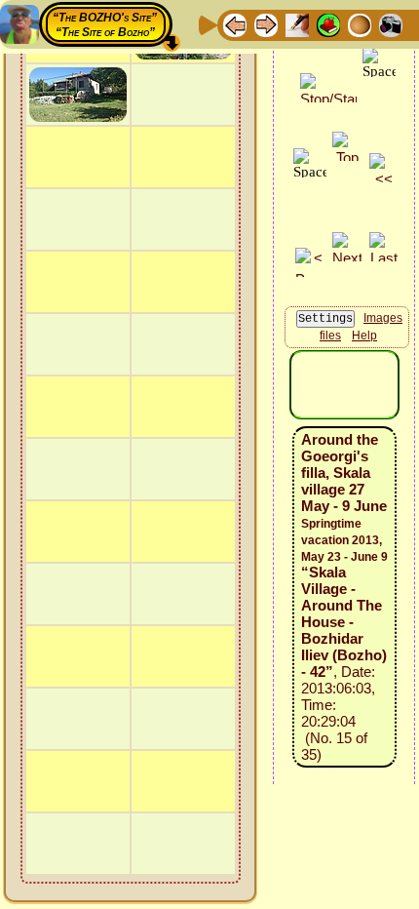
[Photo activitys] (390, 24)
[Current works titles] (359, 24)
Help (364, 335)
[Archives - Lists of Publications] (297, 24)
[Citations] (328, 24)
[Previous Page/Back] (235, 24)
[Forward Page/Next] (266, 24)
